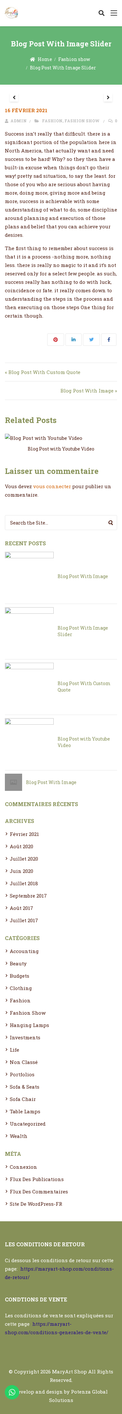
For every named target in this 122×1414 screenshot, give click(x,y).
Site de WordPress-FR (36, 1204)
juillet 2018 (24, 883)
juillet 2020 (24, 858)
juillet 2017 (24, 920)
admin (18, 120)
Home (45, 59)
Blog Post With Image (83, 576)
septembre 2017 (28, 895)
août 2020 (21, 846)
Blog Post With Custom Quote (84, 686)
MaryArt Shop (69, 1371)
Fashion (52, 120)
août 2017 (21, 908)
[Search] (111, 522)
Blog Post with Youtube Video (61, 449)
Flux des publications (37, 1179)
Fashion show (74, 59)
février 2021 (24, 834)
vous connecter (52, 486)
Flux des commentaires (39, 1191)
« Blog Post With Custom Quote (42, 372)
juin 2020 (21, 871)
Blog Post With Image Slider (83, 631)
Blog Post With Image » (89, 390)
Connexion (23, 1167)
